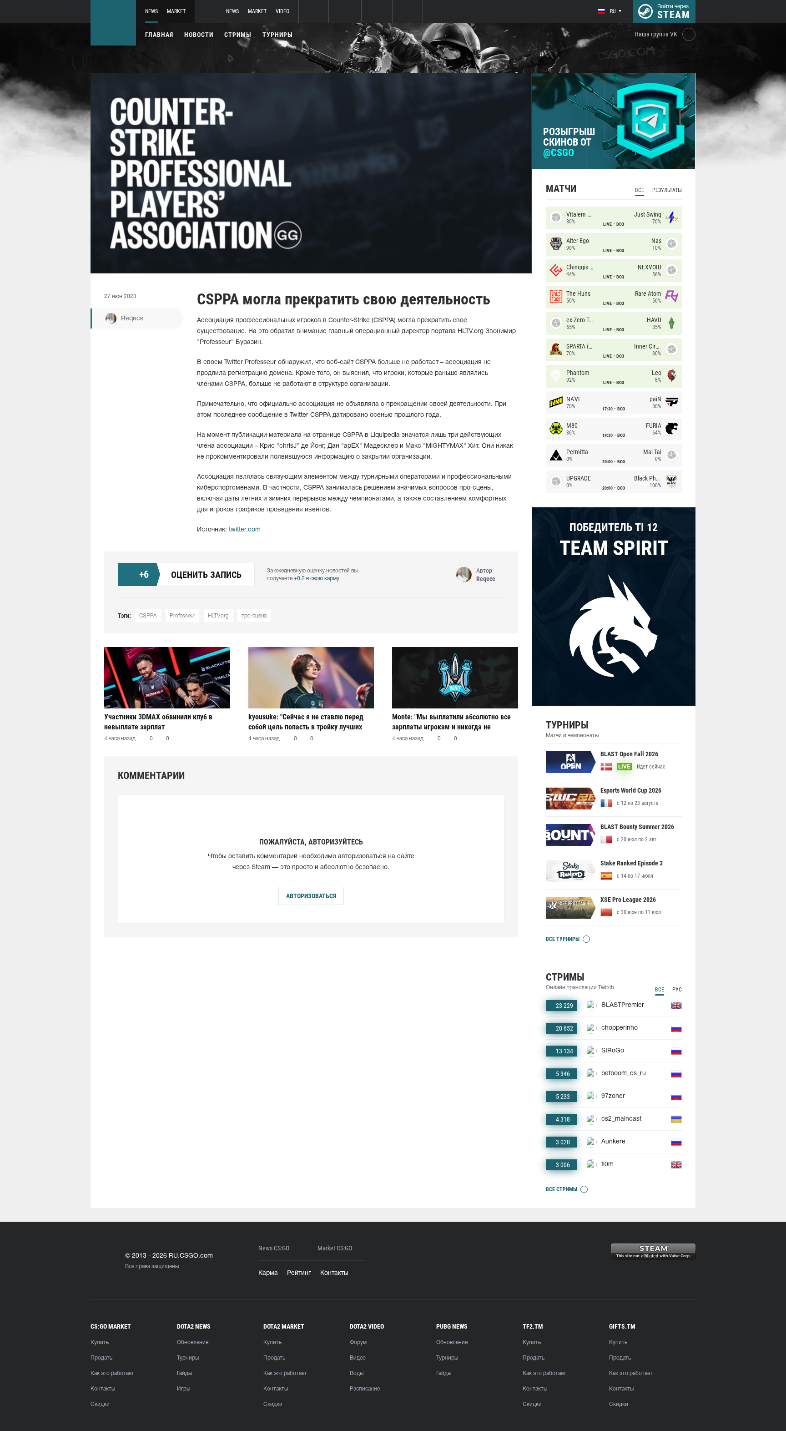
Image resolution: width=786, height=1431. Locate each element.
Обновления (192, 1342)
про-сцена (254, 615)
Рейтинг (299, 1273)
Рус (677, 989)
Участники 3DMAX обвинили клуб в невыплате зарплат (158, 722)
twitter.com (245, 530)
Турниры (277, 34)
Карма (268, 1273)
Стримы (238, 34)
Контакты (334, 1273)
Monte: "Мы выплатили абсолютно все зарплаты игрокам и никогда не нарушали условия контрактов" (451, 722)
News (151, 11)
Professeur (182, 615)
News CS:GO (273, 1248)
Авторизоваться (311, 896)
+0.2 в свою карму (316, 578)
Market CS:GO (334, 1248)
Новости (198, 34)
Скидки (100, 1404)
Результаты (667, 190)
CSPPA (148, 615)
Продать (101, 1357)
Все (639, 190)
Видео (358, 1357)
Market (176, 11)
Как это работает (112, 1373)
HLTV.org (218, 615)
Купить (100, 1342)
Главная (159, 34)
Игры (183, 1388)
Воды (356, 1373)
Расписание (365, 1388)
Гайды (184, 1373)
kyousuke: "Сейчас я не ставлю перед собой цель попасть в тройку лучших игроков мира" (305, 722)
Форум (358, 1342)
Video (282, 11)
